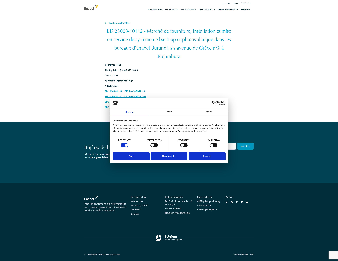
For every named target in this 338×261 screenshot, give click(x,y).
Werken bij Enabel (206, 9)
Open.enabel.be (204, 197)
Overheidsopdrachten (119, 23)
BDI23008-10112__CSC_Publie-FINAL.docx (125, 96)
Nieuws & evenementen (228, 9)
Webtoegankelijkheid (207, 210)
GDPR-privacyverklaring (208, 201)
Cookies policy (204, 205)
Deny (131, 156)
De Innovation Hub (174, 197)
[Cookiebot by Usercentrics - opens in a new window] (214, 103)
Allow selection (169, 156)
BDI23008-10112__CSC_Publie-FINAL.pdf (125, 91)
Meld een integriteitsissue (177, 213)
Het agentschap (154, 9)
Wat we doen (170, 9)
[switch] (154, 145)
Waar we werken (187, 9)
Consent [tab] (129, 112)
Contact (235, 4)
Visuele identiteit (173, 208)
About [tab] (209, 112)
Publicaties (245, 9)
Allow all (207, 156)
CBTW (251, 254)
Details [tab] (169, 112)
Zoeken (227, 4)
